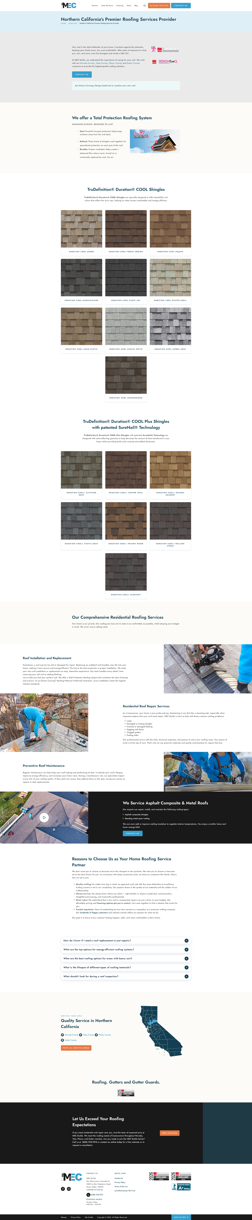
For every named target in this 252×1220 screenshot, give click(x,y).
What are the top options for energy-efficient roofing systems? (98, 949)
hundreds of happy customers (94, 912)
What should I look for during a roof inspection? (91, 976)
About (129, 5)
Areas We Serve (107, 5)
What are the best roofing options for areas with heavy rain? (97, 958)
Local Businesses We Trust (125, 1190)
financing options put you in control (113, 903)
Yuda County (102, 63)
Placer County (115, 63)
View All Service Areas (76, 1048)
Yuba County (88, 1034)
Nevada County (87, 63)
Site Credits (89, 1217)
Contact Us (81, 74)
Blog (136, 5)
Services (95, 5)
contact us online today (111, 1142)
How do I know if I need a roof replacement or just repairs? (97, 940)
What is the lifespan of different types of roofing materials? (97, 967)
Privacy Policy (120, 1182)
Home (63, 23)
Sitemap (63, 1217)
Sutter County (133, 63)
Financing (119, 5)
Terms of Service (121, 1186)
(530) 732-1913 (160, 5)
